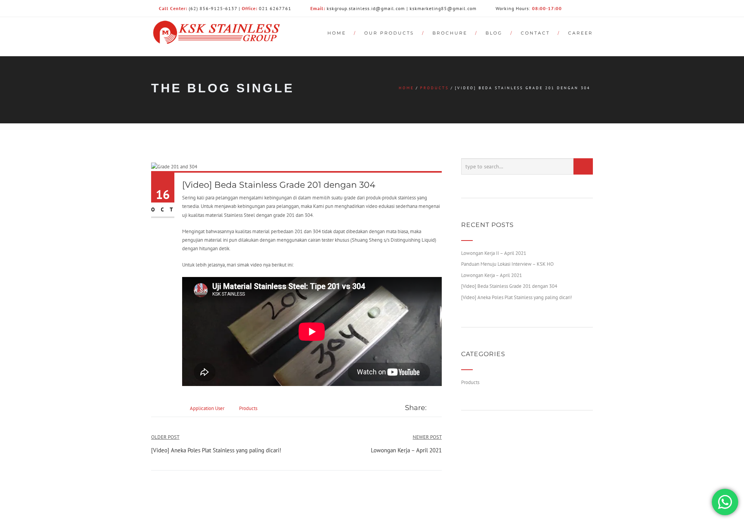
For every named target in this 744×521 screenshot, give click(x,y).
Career (580, 33)
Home (336, 33)
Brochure (449, 33)
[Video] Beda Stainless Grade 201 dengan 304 (509, 286)
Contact (535, 33)
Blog (494, 33)
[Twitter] (439, 408)
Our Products (389, 33)
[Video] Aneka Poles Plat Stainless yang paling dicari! (516, 297)
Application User (207, 408)
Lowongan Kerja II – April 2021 (493, 253)
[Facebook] (431, 408)
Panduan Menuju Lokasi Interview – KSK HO (507, 264)
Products (434, 87)
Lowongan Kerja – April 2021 (491, 275)
